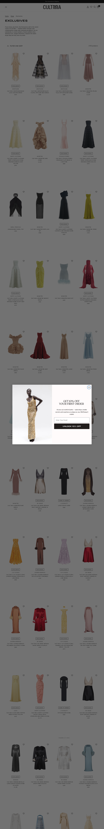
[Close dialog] (89, 387)
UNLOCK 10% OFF (72, 426)
